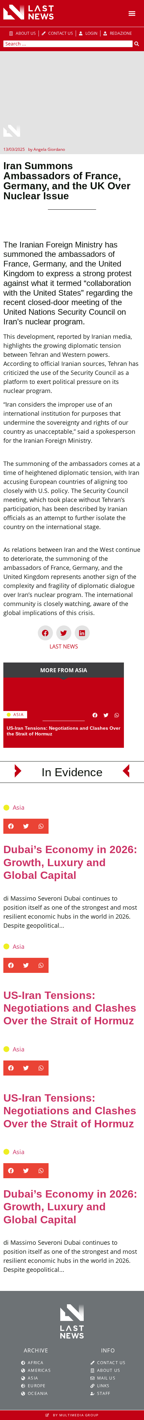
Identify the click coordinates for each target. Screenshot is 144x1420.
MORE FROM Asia (63, 670)
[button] (131, 13)
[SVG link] (28, 12)
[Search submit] (136, 43)
